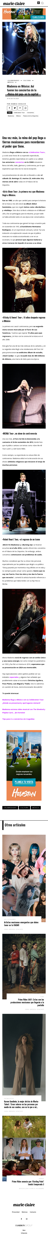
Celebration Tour (19, 112)
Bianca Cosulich (18, 104)
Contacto (33, 1212)
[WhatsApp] (25, 108)
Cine (42, 996)
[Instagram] (27, 1219)
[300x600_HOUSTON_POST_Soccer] (24, 802)
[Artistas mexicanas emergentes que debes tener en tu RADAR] (24, 878)
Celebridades (13, 80)
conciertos (19, 162)
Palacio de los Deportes (30, 116)
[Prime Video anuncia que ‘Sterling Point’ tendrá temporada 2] (24, 1148)
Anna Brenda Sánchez (13, 929)
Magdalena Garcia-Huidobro (31, 1188)
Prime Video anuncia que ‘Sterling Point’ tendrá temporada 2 (28, 1183)
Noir (24, 1230)
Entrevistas (9, 1098)
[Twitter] (14, 108)
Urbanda (24, 1233)
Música (11, 82)
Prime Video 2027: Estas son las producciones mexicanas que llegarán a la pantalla (27, 1002)
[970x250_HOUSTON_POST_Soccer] (24, 19)
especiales (14, 677)
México (18, 116)
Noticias (24, 1212)
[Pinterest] (20, 108)
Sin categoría (10, 919)
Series (41, 1178)
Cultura (27, 80)
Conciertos (30, 112)
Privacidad (15, 1212)
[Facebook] (9, 108)
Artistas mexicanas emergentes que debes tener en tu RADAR (21, 924)
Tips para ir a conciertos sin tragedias (18, 719)
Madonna (11, 116)
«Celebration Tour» (37, 152)
